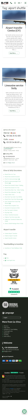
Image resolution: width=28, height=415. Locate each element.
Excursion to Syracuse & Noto (12, 208)
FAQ (7, 258)
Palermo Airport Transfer (11, 236)
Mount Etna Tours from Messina (13, 199)
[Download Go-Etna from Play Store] (9, 393)
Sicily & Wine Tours (9, 194)
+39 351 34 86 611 (12, 142)
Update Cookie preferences (19, 391)
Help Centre (7, 327)
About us (6, 326)
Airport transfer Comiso (10, 238)
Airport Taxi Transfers (15, 392)
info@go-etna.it (11, 162)
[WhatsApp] (15, 3)
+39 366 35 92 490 (13, 136)
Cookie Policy (11, 391)
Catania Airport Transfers (11, 233)
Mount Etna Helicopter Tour (12, 192)
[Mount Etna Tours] (4, 3)
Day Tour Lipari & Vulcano (11, 210)
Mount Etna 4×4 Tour (10, 174)
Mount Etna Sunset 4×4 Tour (12, 187)
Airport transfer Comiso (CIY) (14, 29)
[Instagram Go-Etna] (6, 393)
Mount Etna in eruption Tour (12, 205)
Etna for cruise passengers (11, 179)
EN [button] (19, 3)
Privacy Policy (5, 391)
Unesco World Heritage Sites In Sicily (14, 223)
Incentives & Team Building (10, 329)
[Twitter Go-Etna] (4, 393)
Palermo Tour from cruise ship (12, 217)
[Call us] (11, 3)
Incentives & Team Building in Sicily (13, 248)
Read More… (13, 53)
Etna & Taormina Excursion (11, 215)
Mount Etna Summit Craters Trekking (14, 185)
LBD (7, 397)
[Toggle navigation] (25, 3)
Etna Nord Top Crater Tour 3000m (13, 197)
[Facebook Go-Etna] (3, 393)
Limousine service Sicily (14, 87)
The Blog (6, 334)
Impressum (6, 333)
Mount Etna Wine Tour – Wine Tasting (14, 190)
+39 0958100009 (10, 156)
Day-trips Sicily (8, 212)
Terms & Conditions (6, 392)
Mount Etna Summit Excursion (12, 176)
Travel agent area (10, 260)
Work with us (7, 336)
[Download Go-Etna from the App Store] (8, 393)
